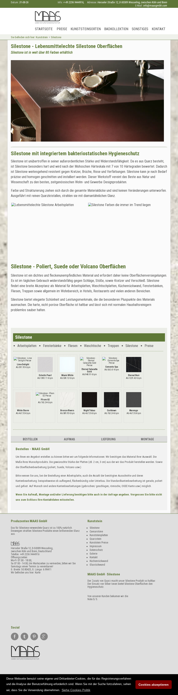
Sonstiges (140, 29)
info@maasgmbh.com (155, 5)
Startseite (44, 29)
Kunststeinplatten (99, 535)
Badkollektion (116, 29)
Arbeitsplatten (26, 346)
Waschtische (92, 346)
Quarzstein (95, 538)
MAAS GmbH (38, 521)
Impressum (96, 546)
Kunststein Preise (99, 542)
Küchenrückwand (99, 561)
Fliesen (72, 346)
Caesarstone (96, 531)
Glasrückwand (97, 564)
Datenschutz (96, 549)
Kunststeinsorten (86, 29)
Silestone (131, 346)
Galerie (93, 553)
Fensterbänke (52, 346)
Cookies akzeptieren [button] (153, 684)
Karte (37, 572)
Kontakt (158, 29)
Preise (62, 29)
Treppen (113, 346)
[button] (76, 690)
